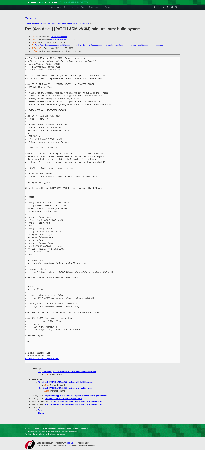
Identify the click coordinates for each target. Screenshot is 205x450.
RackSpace (71, 443)
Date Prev (30, 23)
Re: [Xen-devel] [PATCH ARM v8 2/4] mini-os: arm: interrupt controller (75, 396)
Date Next (39, 23)
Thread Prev (50, 23)
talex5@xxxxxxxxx (59, 36)
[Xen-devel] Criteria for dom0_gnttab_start (63, 399)
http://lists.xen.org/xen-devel (42, 359)
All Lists (33, 18)
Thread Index (84, 23)
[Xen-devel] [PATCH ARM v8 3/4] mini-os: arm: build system (65, 388)
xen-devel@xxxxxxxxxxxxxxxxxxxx (148, 45)
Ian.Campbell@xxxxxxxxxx (62, 39)
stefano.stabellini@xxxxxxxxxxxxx (90, 45)
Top (27, 18)
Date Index (73, 23)
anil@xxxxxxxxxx (67, 45)
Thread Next (62, 23)
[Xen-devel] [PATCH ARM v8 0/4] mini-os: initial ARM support (65, 382)
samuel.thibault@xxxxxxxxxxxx (119, 45)
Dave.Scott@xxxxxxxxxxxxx (47, 45)
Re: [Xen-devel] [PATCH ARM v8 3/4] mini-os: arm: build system (67, 372)
